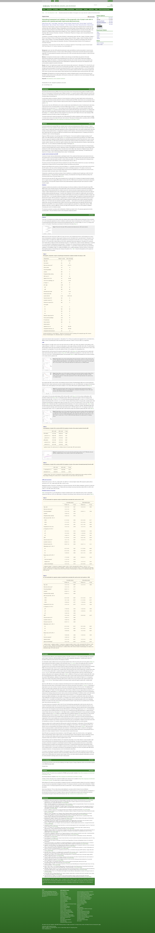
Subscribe (110, 1)
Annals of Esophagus (63, 900)
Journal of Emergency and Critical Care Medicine (85, 891)
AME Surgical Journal (63, 894)
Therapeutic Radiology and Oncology (83, 911)
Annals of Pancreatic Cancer (65, 907)
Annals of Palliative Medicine (65, 906)
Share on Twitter (100, 44)
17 (57, 108)
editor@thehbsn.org (48, 928)
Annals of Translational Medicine (65, 909)
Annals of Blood (62, 895)
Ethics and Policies (70, 9)
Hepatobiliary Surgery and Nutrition (66, 922)
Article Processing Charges (104, 9)
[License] (100, 26)
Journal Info (49, 9)
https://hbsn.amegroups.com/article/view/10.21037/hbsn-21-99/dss (69, 776)
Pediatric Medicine (80, 907)
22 (61, 176)
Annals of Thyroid (63, 908)
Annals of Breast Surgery (64, 896)
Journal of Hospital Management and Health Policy (85, 894)
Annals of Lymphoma (63, 905)
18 (67, 114)
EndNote (98, 33)
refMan (98, 37)
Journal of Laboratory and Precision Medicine (84, 895)
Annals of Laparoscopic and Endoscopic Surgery (68, 903)
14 (76, 106)
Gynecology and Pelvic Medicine (65, 919)
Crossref (87, 800)
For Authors (55, 9)
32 (57, 702)
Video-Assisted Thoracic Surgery (82, 919)
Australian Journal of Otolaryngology (66, 911)
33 (58, 702)
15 (56, 108)
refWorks (98, 38)
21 (50, 174)
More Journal (79, 920)
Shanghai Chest (79, 909)
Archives (85, 9)
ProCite (98, 35)
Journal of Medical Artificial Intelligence (83, 896)
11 (75, 106)
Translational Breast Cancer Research (83, 912)
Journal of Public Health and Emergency (83, 898)
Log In (52, 1)
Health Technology (63, 920)
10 (46, 102)
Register (57, 1)
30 (74, 663)
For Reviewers (62, 9)
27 (59, 712)
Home (44, 9)
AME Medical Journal (63, 892)
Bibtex (98, 32)
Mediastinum (79, 905)
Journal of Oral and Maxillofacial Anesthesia (84, 897)
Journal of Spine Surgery (81, 900)
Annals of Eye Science (64, 901)
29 (58, 715)
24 (62, 176)
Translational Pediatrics (81, 918)
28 (75, 715)
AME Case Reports (63, 891)
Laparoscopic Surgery (80, 903)
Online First (91, 9)
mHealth (78, 906)
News (96, 9)
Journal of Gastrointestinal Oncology (83, 892)
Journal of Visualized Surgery (82, 902)
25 (73, 663)
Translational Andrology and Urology (83, 913)
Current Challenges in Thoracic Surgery (66, 914)
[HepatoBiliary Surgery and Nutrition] (63, 6)
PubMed (91, 800)
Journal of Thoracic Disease (81, 901)
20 (73, 143)
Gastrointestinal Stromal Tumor (65, 917)
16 (53, 109)
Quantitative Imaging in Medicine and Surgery (84, 908)
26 (51, 680)
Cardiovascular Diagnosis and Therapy (66, 912)
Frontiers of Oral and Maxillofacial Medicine (67, 915)
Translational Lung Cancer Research (83, 917)
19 (52, 140)
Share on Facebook (100, 43)
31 (87, 685)
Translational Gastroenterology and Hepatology (85, 915)
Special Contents (79, 9)
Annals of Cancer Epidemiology (65, 897)
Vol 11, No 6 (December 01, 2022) (51, 12)
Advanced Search (110, 6)
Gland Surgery (62, 918)
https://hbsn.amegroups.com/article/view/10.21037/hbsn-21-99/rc (66, 119)
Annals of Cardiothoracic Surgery (65, 898)
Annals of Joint (62, 902)
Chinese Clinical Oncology (64, 913)
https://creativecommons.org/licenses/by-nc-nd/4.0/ (77, 793)
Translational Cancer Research (82, 914)
